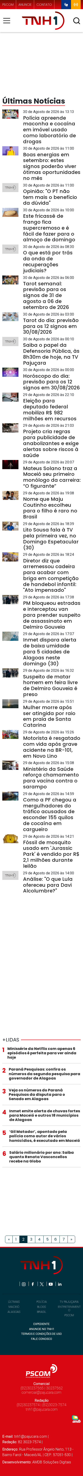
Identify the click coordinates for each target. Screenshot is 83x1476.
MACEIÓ (14, 1306)
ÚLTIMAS (14, 1301)
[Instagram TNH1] (24, 1284)
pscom (8, 5)
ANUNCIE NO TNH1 (41, 1329)
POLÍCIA (41, 1301)
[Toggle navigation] (8, 20)
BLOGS (41, 1306)
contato (44, 5)
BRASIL (41, 1312)
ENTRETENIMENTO (69, 1308)
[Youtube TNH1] (51, 1284)
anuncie (25, 5)
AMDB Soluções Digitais (51, 1462)
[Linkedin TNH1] (60, 1284)
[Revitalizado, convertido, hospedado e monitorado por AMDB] (76, 1418)
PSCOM (69, 1315)
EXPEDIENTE (41, 1324)
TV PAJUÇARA (69, 1301)
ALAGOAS (14, 1312)
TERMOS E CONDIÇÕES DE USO (41, 1334)
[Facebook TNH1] (33, 1284)
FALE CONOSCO (41, 1339)
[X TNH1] (42, 1284)
